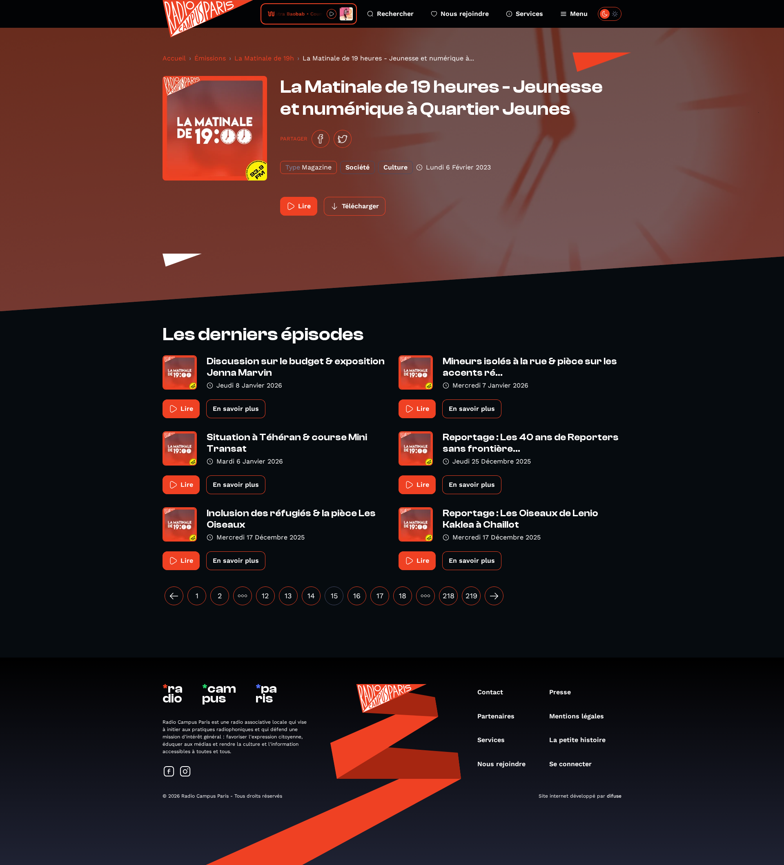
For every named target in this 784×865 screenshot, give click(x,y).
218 (448, 595)
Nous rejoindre (465, 14)
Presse (560, 692)
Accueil (174, 58)
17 (379, 595)
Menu (579, 14)
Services (529, 14)
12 (265, 595)
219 (471, 595)
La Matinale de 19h (264, 58)
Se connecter (570, 764)
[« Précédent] (174, 596)
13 (288, 595)
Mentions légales (576, 716)
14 (311, 595)
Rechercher (395, 14)
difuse (614, 796)
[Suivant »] (494, 596)
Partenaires (495, 716)
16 (357, 595)
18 (402, 595)
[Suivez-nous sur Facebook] (169, 772)
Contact (490, 692)
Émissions (210, 58)
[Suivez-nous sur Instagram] (185, 772)
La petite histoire (577, 740)
